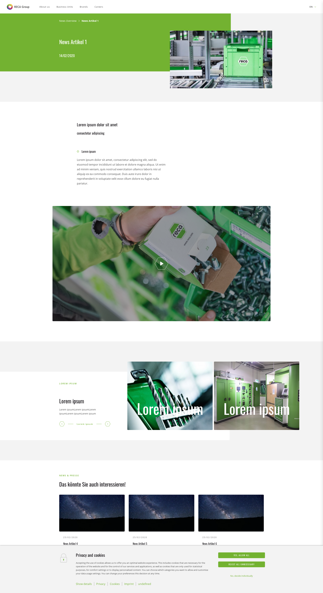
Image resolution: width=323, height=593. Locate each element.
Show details (84, 584)
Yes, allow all (242, 555)
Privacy (100, 584)
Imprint (129, 584)
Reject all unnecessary (242, 564)
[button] (62, 424)
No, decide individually (241, 575)
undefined (144, 584)
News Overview (68, 20)
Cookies (115, 584)
